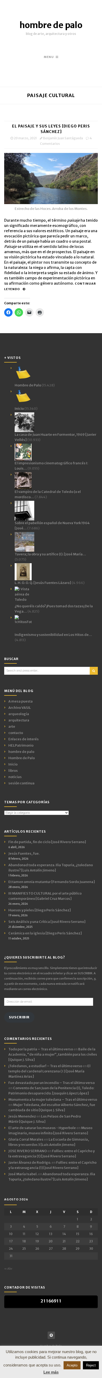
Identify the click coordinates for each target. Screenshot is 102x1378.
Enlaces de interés (23, 739)
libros (13, 770)
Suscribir (19, 1017)
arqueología (18, 714)
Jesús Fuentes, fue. (23, 853)
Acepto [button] (72, 1365)
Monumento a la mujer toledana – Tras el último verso (52, 1099)
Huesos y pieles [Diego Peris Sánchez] (39, 910)
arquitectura (18, 720)
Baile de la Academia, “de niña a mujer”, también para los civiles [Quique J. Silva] (52, 1054)
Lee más (51, 1372)
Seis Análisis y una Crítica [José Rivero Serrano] (47, 921)
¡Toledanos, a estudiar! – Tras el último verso (45, 1066)
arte (11, 726)
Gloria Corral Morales (25, 1139)
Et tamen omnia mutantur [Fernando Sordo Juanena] (51, 882)
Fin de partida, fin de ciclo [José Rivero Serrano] (47, 842)
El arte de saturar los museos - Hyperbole (42, 1128)
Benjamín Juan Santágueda (63, 138)
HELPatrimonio (20, 745)
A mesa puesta (20, 701)
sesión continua (21, 783)
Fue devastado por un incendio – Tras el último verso (51, 1083)
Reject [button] (91, 1365)
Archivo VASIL (19, 707)
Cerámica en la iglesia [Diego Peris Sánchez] (45, 933)
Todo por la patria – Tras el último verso (40, 1049)
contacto (15, 733)
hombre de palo (51, 25)
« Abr (8, 1268)
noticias (15, 777)
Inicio (13, 764)
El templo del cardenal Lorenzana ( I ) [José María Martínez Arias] (49, 1071)
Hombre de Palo (21, 758)
